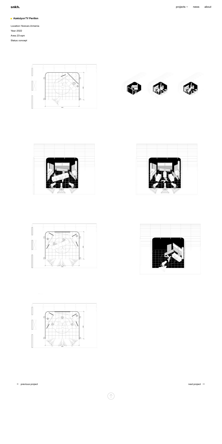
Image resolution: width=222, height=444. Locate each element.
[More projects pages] (187, 7)
